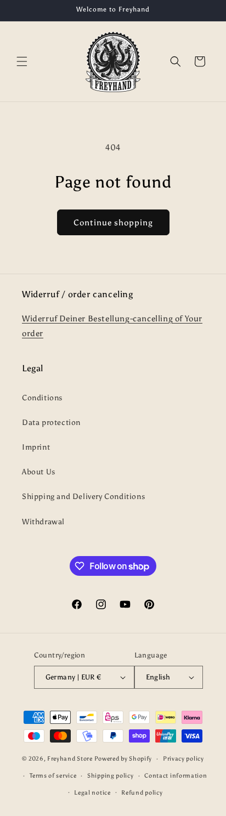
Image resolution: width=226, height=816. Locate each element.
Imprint (36, 447)
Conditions (42, 398)
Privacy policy (183, 758)
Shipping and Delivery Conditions (83, 496)
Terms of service (53, 775)
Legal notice (92, 792)
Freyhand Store (70, 758)
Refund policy (141, 792)
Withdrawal (43, 521)
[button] (22, 61)
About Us (38, 472)
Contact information (175, 775)
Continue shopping (113, 223)
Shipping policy (110, 775)
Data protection (51, 422)
